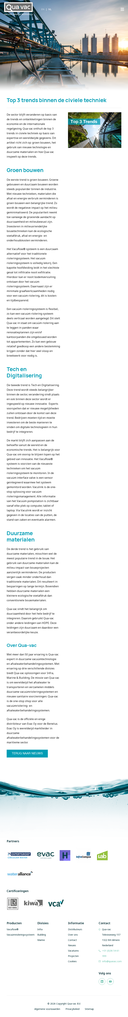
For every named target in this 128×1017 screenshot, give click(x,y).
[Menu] (122, 9)
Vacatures (73, 950)
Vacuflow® (12, 929)
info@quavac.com (112, 961)
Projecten (73, 956)
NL (50, 9)
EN (42, 9)
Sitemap (89, 1009)
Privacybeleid (73, 1009)
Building (41, 934)
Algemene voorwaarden (47, 1009)
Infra (39, 929)
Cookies (72, 961)
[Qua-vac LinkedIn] (102, 981)
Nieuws (72, 945)
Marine (41, 940)
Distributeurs (75, 929)
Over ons (73, 934)
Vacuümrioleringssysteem (20, 934)
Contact (72, 940)
